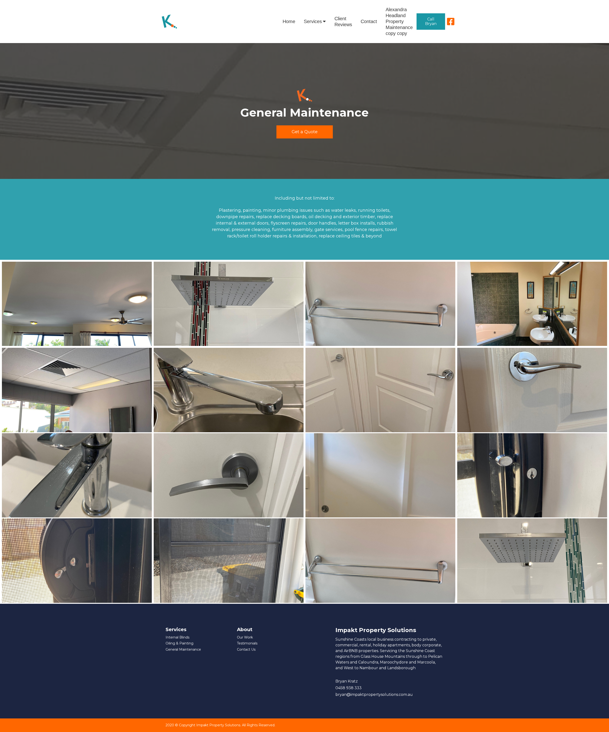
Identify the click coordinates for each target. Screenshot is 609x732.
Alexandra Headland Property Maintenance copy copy (399, 21)
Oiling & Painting (179, 643)
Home (289, 21)
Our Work (245, 637)
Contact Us (246, 650)
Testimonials (247, 643)
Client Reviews (343, 21)
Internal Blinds (177, 637)
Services (313, 21)
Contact (369, 21)
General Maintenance (183, 650)
